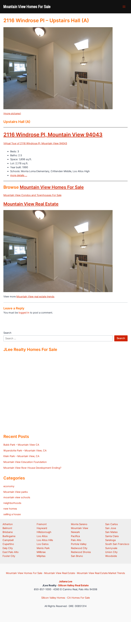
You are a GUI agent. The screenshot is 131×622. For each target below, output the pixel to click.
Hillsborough (44, 532)
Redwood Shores (81, 552)
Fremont (42, 524)
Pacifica (75, 536)
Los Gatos (43, 544)
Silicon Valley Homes (53, 597)
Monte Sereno (79, 524)
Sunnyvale (111, 548)
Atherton (8, 524)
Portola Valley (78, 544)
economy (8, 486)
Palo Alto (76, 540)
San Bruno (77, 556)
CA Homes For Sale (78, 597)
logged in (24, 312)
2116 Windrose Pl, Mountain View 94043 (53, 134)
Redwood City (79, 548)
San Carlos (111, 524)
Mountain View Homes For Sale (26, 6)
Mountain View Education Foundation (25, 462)
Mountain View (79, 528)
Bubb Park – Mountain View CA (21, 444)
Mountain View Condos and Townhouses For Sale (32, 195)
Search (7, 332)
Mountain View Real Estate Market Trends (101, 573)
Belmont (7, 528)
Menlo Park (43, 548)
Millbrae (41, 552)
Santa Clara (112, 536)
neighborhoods (12, 503)
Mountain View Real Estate (31, 203)
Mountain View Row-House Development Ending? (32, 467)
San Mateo (111, 532)
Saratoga (110, 540)
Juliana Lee (65, 581)
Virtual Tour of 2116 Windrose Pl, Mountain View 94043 (35, 143)
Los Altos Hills (45, 540)
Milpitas (41, 556)
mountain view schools (16, 497)
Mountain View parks (15, 491)
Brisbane (8, 532)
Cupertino (8, 544)
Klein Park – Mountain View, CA (21, 456)
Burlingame (9, 536)
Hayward (42, 528)
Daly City (8, 548)
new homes (10, 508)
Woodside (111, 556)
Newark (75, 532)
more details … (18, 175)
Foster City (9, 556)
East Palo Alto (11, 552)
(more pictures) (12, 113)
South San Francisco (117, 544)
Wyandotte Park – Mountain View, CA (25, 450)
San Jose (110, 528)
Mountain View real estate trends (35, 296)
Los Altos (42, 536)
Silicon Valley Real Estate (73, 585)
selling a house (12, 514)
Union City (111, 552)
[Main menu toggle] (124, 6)
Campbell (8, 540)
